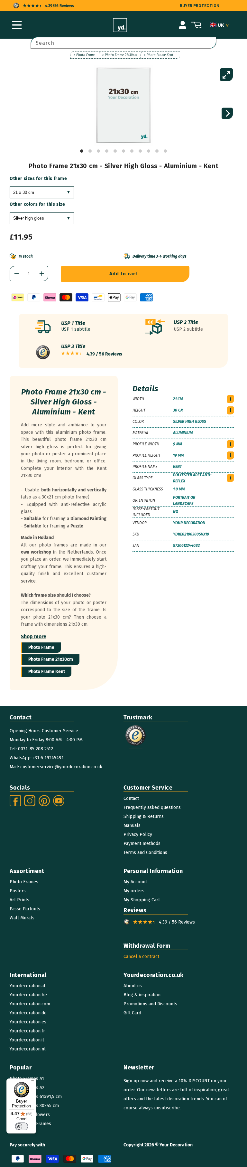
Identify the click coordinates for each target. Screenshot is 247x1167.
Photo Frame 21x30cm (50, 659)
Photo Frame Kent (46, 671)
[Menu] (32, 1082)
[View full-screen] (226, 74)
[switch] (21, 1126)
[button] (17, 25)
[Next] (227, 113)
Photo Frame (41, 647)
